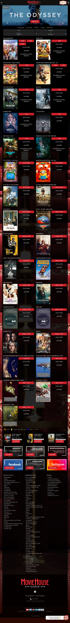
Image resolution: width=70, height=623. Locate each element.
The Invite (6, 508)
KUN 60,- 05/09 (59, 260)
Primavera (6, 512)
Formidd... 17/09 (26, 309)
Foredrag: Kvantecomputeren (11, 525)
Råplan (27, 525)
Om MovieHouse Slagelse (54, 480)
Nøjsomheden (7, 477)
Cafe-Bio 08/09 (26, 211)
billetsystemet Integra (39, 611)
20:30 (22, 44)
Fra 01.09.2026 (26, 163)
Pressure (6, 507)
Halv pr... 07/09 (59, 285)
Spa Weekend (7, 503)
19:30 (63, 65)
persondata (38, 608)
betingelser (33, 608)
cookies (44, 608)
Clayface (28, 533)
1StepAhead (49, 611)
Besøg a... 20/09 (59, 334)
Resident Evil (29, 495)
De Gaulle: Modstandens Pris (11, 502)
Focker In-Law (29, 561)
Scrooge (28, 550)
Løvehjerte (28, 538)
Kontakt (43, 27)
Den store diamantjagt (31, 523)
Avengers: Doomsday (31, 566)
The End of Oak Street (9, 499)
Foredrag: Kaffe (7, 527)
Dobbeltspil (6, 487)
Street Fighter (29, 527)
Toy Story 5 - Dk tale (9, 495)
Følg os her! (9, 467)
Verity (27, 515)
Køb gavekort (51, 494)
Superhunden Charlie (9, 505)
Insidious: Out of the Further (10, 492)
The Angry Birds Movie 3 (31, 571)
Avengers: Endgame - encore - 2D (34, 505)
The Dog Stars (7, 484)
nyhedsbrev (27, 608)
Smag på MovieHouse (53, 487)
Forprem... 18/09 (26, 334)
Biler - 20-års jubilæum (9, 497)
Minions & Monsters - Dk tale (10, 494)
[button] (7, 23)
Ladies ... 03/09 (26, 285)
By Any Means (7, 500)
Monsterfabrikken (30, 503)
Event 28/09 (26, 358)
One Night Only (7, 490)
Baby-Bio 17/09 (59, 309)
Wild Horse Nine (29, 558)
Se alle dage (26, 47)
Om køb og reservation (53, 479)
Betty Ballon (29, 513)
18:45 (26, 114)
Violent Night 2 (29, 563)
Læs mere (35, 21)
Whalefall (28, 528)
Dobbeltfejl (6, 517)
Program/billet (20, 27)
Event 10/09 (26, 260)
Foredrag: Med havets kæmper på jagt (13, 523)
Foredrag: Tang (7, 528)
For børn (50, 492)
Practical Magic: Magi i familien (33, 485)
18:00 (59, 89)
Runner (27, 497)
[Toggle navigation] (68, 3)
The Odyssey (7, 489)
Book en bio (50, 489)
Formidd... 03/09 (59, 187)
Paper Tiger (28, 556)
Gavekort (36, 27)
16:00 (22, 40)
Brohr (5, 518)
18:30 (30, 40)
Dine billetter (50, 27)
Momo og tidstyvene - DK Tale (33, 543)
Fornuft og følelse (30, 535)
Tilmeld (30, 467)
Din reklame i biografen (53, 490)
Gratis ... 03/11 (59, 382)
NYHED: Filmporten (52, 485)
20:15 (59, 114)
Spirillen (6, 479)
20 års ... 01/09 (59, 211)
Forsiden (50, 477)
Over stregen (29, 545)
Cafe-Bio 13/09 (59, 236)
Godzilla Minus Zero (30, 541)
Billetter (16, 441)
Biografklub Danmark (53, 484)
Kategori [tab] (50, 30)
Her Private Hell (29, 530)
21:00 (26, 138)
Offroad (27, 510)
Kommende (29, 27)
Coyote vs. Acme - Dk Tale (32, 487)
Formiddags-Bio (8, 513)
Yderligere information (53, 495)
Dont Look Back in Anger (10, 510)
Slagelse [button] (34, 2)
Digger (27, 512)
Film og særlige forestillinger (54, 482)
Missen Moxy (29, 548)
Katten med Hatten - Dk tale (32, 565)
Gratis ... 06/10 (59, 358)
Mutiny (5, 485)
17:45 (26, 89)
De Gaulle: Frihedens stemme (33, 536)
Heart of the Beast (30, 502)
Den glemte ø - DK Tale (31, 522)
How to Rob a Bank (30, 546)
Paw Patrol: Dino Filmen (9, 480)
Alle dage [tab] (50, 34)
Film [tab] (19, 30)
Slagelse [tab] (19, 34)
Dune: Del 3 (28, 568)
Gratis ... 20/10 (26, 382)
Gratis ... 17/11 (26, 407)
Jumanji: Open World (31, 570)
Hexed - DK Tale (29, 560)
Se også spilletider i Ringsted (26, 55)
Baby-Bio (6, 515)
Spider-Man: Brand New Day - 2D (11, 482)
